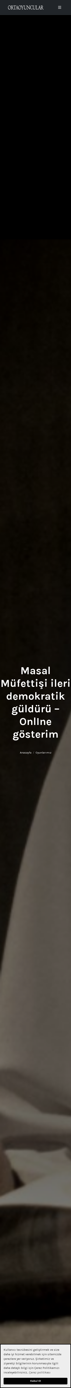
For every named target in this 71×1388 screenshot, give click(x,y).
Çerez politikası (40, 1372)
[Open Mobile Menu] (59, 7)
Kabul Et (35, 1381)
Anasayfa (25, 752)
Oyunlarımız (43, 752)
